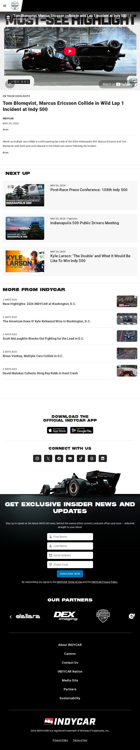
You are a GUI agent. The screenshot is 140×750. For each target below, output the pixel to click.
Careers (70, 654)
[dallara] (28, 616)
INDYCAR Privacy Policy (104, 582)
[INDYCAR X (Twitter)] (48, 458)
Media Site (70, 680)
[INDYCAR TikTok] (81, 458)
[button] (10, 617)
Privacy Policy (60, 740)
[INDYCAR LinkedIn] (103, 458)
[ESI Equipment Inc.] (103, 616)
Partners (70, 689)
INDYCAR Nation (70, 671)
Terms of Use (80, 740)
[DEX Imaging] (65, 616)
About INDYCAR (70, 645)
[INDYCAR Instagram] (37, 458)
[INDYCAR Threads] (92, 458)
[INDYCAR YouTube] (70, 458)
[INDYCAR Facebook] (59, 458)
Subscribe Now (70, 573)
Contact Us (70, 662)
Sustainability (70, 698)
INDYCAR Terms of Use (69, 582)
